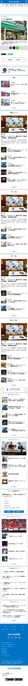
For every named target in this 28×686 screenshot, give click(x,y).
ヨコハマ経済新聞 (14, 2)
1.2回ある (6, 500)
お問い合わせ (4, 648)
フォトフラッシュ (4, 16)
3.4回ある (6, 503)
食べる (7, 4)
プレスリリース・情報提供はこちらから (9, 644)
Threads (19, 637)
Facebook (8, 637)
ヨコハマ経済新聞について (7, 642)
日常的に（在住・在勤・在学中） (12, 507)
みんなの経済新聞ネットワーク (14, 669)
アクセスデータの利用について (7, 646)
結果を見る (19, 511)
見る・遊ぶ (12, 4)
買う (16, 4)
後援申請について (5, 652)
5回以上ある (7, 505)
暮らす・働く (20, 4)
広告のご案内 (4, 650)
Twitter (12, 637)
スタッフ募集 (4, 653)
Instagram (15, 637)
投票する (9, 511)
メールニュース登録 (5, 655)
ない (5, 498)
